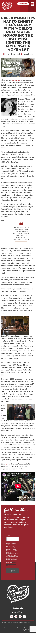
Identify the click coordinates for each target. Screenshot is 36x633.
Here (7, 464)
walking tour (16, 80)
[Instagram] (15, 616)
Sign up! (12, 571)
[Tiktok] (20, 616)
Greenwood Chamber (23, 628)
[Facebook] (11, 616)
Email (8, 535)
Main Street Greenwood (9, 628)
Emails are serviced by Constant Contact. (11, 564)
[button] (32, 4)
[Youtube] (24, 616)
